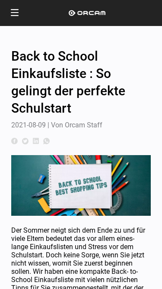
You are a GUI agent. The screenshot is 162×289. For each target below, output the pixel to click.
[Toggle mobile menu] (14, 13)
